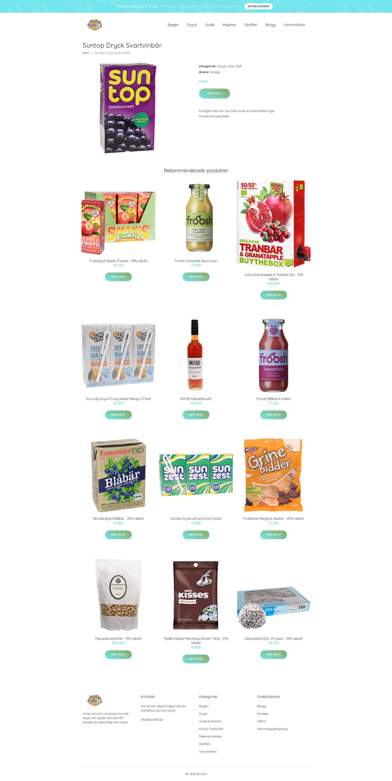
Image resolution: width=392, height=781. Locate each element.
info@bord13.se (152, 720)
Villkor (261, 721)
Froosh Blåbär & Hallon (273, 399)
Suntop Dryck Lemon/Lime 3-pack (196, 519)
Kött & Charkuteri (211, 729)
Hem (86, 53)
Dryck (192, 24)
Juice (231, 66)
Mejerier (229, 24)
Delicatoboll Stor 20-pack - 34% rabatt (274, 638)
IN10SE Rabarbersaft (196, 399)
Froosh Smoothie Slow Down (196, 261)
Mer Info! (214, 93)
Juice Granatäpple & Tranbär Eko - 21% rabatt (273, 277)
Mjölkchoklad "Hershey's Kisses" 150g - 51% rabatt (196, 640)
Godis (209, 24)
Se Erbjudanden (259, 6)
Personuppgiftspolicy (272, 729)
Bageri (173, 24)
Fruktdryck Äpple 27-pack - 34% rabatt (118, 261)
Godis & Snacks (210, 721)
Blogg (270, 24)
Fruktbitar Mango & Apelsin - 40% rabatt (273, 519)
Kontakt (262, 714)
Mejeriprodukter (210, 736)
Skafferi (250, 24)
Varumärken (294, 24)
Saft (239, 66)
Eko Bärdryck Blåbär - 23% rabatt (118, 519)
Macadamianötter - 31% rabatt (118, 638)
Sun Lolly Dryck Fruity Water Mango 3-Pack (118, 399)
